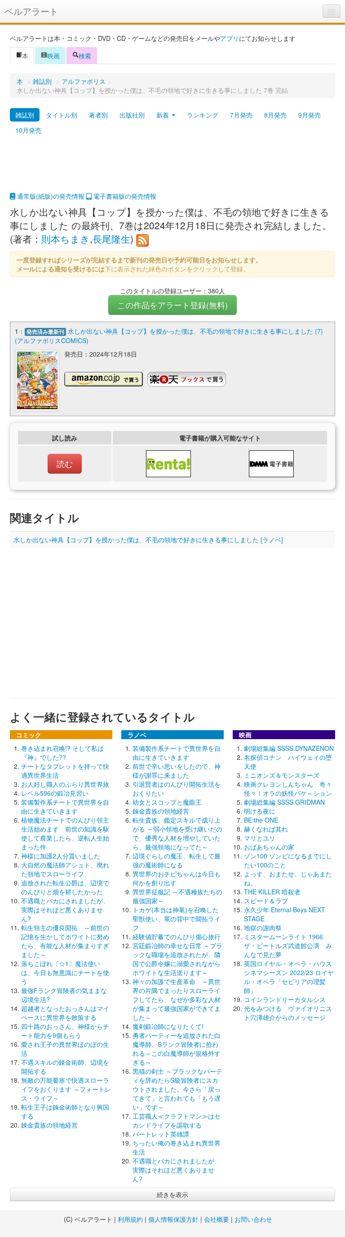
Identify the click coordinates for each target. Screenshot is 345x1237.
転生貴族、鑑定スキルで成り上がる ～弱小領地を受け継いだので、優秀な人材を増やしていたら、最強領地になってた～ (177, 833)
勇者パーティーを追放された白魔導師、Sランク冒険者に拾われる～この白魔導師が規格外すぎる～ (177, 1049)
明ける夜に (259, 810)
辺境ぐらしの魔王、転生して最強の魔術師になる (177, 860)
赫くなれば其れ (266, 828)
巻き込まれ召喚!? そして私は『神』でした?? (62, 753)
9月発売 (309, 114)
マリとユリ (259, 837)
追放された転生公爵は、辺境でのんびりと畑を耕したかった (65, 887)
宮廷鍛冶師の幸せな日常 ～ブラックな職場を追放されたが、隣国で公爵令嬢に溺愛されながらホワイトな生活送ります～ (177, 959)
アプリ (229, 38)
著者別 (98, 114)
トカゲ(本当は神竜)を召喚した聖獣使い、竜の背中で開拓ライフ (177, 918)
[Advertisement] (172, 169)
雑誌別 (42, 81)
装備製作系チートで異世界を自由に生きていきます (65, 806)
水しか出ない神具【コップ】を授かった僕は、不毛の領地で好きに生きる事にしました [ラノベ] (148, 539)
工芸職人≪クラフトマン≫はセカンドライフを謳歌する (177, 1120)
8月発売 (275, 114)
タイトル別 (61, 114)
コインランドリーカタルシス (285, 999)
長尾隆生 (111, 238)
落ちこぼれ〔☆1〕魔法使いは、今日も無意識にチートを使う (65, 972)
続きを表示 (172, 1194)
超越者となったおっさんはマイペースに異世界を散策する (65, 1013)
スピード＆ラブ (266, 900)
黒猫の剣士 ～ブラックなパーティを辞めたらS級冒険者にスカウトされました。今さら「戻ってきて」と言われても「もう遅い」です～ (177, 1089)
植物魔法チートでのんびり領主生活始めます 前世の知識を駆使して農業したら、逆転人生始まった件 (65, 833)
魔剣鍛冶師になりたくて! (168, 1026)
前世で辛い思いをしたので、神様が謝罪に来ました (177, 771)
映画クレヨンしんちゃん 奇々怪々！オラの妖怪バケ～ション (288, 788)
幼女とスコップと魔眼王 (167, 801)
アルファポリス (84, 81)
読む (65, 463)
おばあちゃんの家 (269, 846)
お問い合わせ (253, 1219)
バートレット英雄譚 (161, 1133)
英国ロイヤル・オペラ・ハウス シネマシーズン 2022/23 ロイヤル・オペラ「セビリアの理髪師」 (291, 977)
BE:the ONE (261, 819)
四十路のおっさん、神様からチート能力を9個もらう (65, 1031)
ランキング (202, 114)
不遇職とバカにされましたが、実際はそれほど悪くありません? (65, 909)
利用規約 (130, 1219)
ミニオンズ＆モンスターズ (281, 775)
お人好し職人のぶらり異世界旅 (65, 784)
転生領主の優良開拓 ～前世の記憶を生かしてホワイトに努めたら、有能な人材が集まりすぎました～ (65, 941)
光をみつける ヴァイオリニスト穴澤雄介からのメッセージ (288, 1013)
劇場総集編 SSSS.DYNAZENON (289, 748)
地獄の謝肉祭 (263, 927)
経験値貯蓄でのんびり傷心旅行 (177, 936)
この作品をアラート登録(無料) (172, 304)
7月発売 (241, 114)
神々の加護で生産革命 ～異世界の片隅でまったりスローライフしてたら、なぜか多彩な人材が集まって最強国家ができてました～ (177, 999)
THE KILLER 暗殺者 (272, 891)
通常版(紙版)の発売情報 (49, 196)
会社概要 (216, 1219)
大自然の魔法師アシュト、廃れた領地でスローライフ (65, 869)
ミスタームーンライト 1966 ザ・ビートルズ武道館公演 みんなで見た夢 (288, 945)
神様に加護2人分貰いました (60, 855)
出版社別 (132, 114)
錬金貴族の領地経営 (49, 1124)
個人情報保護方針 (173, 1219)
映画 (53, 55)
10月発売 (28, 130)
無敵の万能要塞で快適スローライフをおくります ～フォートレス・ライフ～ (66, 1089)
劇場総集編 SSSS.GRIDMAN (284, 801)
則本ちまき (65, 238)
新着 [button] (163, 114)
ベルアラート (31, 10)
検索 (85, 55)
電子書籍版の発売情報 (124, 196)
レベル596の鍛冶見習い (54, 792)
